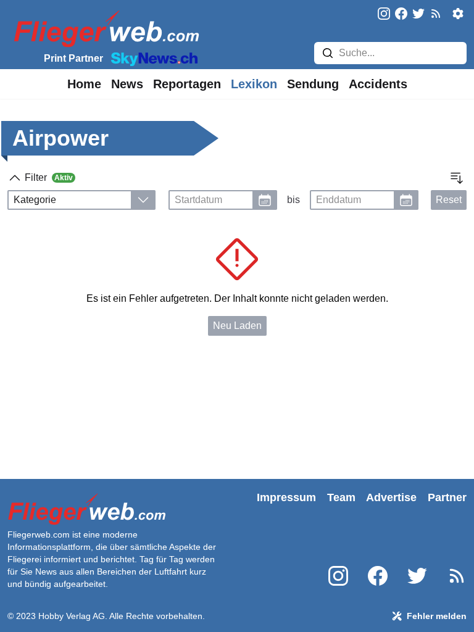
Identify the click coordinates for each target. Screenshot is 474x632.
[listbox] (84, 84)
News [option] (127, 84)
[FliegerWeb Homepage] (104, 28)
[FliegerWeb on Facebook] (401, 14)
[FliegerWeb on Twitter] (418, 14)
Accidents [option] (378, 84)
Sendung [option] (313, 84)
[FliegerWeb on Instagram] (384, 14)
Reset (449, 199)
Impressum (286, 497)
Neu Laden (237, 325)
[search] (327, 53)
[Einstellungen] (458, 13)
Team (341, 497)
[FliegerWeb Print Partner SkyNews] (152, 58)
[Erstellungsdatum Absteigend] (457, 177)
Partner (447, 497)
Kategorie (35, 199)
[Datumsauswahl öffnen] (264, 200)
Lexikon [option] (254, 84)
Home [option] (84, 84)
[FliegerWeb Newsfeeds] (435, 13)
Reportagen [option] (187, 84)
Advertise (391, 497)
